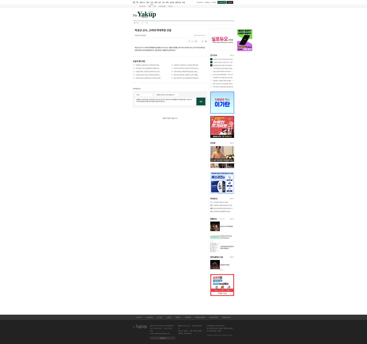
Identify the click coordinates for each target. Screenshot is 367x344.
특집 (183, 2)
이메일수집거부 (226, 317)
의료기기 (170, 6)
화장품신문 (207, 2)
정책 (147, 2)
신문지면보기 (199, 2)
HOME (137, 23)
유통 (150, 6)
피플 (147, 23)
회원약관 (178, 317)
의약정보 (214, 2)
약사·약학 (165, 2)
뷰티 (155, 6)
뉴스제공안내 (149, 317)
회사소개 (138, 317)
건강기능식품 (162, 6)
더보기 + (232, 55)
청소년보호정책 (213, 317)
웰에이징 (178, 2)
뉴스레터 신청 (221, 2)
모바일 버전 (163, 338)
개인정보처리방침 (200, 317)
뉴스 (142, 23)
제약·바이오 (142, 6)
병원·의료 (157, 2)
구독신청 (230, 2)
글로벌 (172, 2)
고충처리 (168, 317)
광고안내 (159, 317)
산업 (151, 2)
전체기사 (142, 2)
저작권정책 (188, 317)
